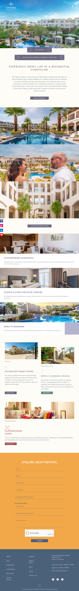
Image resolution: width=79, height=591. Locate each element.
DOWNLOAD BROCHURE (39, 226)
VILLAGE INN (10, 573)
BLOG (30, 567)
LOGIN (31, 571)
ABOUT (8, 556)
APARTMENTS (10, 565)
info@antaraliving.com (61, 571)
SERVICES (31, 556)
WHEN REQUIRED (21, 503)
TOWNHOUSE (10, 569)
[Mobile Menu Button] (72, 6)
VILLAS (8, 561)
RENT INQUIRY (39, 98)
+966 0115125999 (68, 565)
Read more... (10, 393)
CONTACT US (33, 575)
